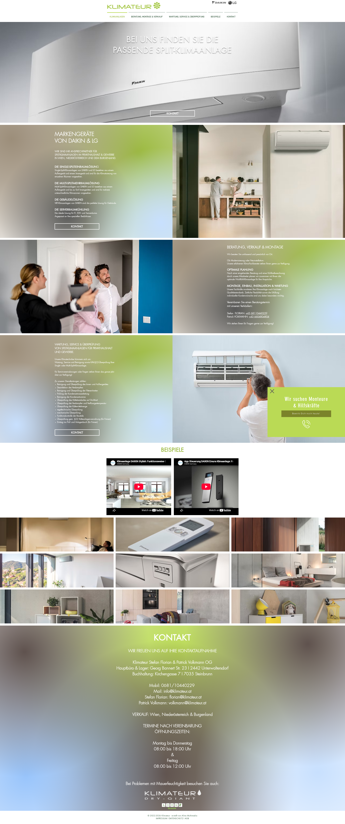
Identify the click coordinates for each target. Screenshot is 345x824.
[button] (272, 391)
